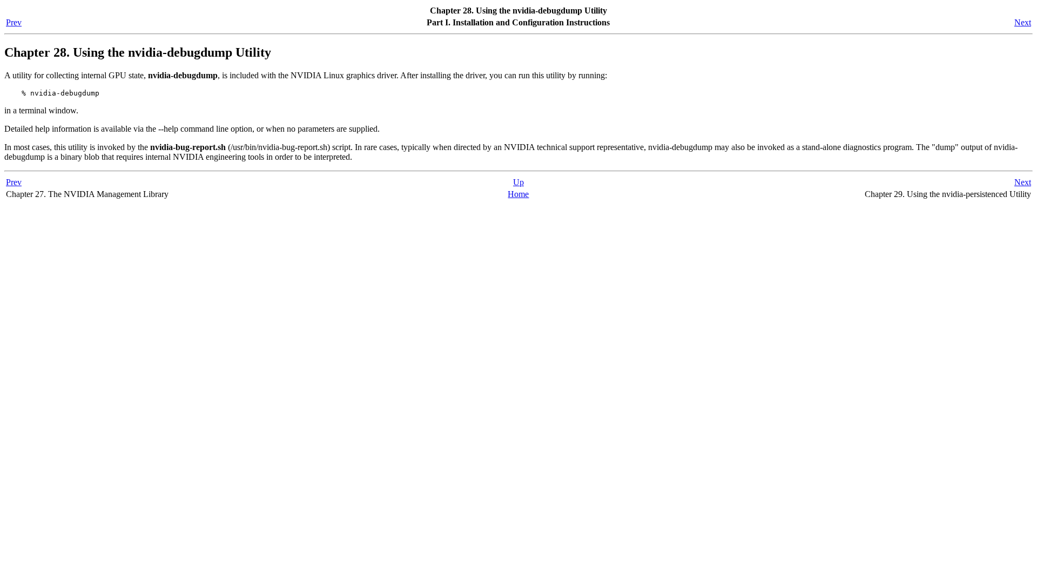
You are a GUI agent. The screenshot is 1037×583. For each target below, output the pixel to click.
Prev (14, 22)
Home (518, 194)
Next (1022, 22)
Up (518, 182)
